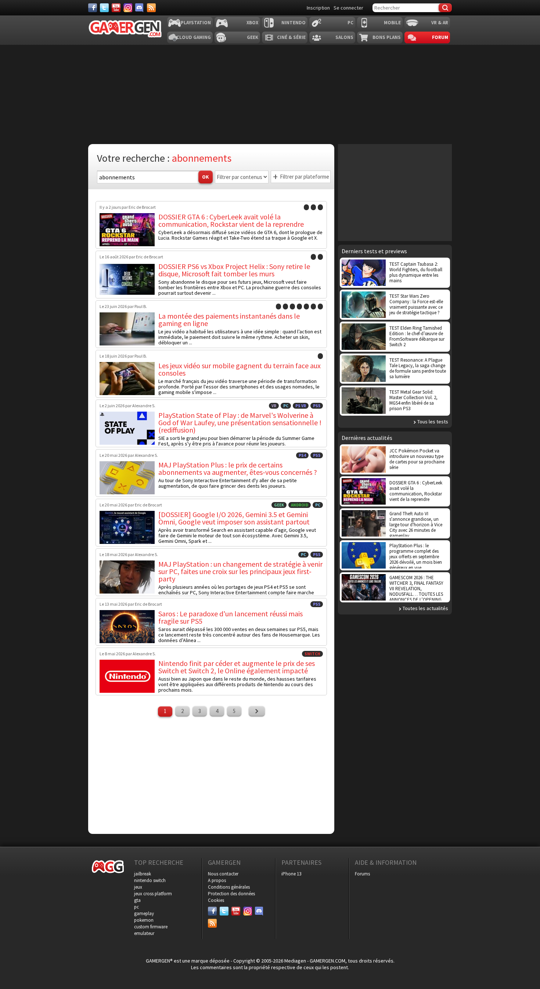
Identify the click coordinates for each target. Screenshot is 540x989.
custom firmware (151, 927)
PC (350, 22)
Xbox (252, 22)
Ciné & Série (291, 37)
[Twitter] (104, 7)
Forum (440, 37)
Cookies (216, 900)
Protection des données (231, 894)
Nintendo (293, 22)
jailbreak (142, 874)
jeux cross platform (153, 894)
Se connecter (348, 7)
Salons (344, 37)
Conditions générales (229, 887)
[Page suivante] (257, 711)
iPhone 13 (291, 874)
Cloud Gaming (193, 37)
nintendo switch (150, 880)
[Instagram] (127, 7)
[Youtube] (116, 7)
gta (137, 900)
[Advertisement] (395, 192)
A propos (217, 880)
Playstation (196, 22)
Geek (252, 37)
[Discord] (139, 7)
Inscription (318, 7)
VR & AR (439, 22)
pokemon (144, 920)
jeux (138, 887)
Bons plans (386, 37)
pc (136, 907)
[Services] (151, 7)
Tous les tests (432, 421)
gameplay (144, 913)
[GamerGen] (125, 29)
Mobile (392, 22)
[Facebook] (92, 7)
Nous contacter (223, 874)
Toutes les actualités (425, 608)
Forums (362, 874)
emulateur (144, 933)
